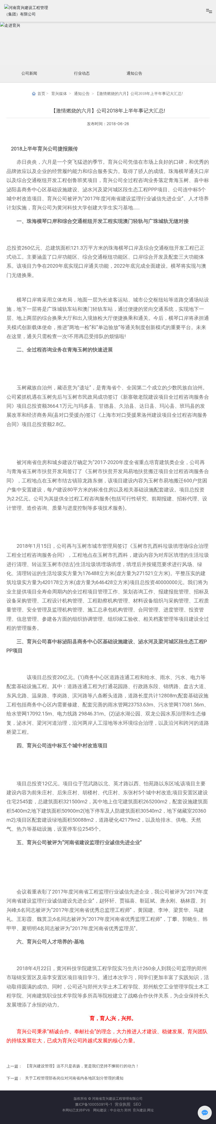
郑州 (128, 1110)
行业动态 (82, 73)
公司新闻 (29, 73)
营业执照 (122, 1104)
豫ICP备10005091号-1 (93, 1104)
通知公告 (134, 73)
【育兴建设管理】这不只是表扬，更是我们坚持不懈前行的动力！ (82, 1065)
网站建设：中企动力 (107, 1110)
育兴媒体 (59, 94)
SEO (137, 1104)
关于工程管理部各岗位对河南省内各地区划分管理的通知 (74, 1078)
